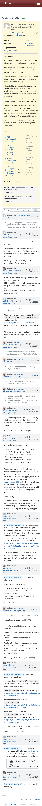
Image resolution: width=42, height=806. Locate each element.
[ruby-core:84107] (33, 666)
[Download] (12, 141)
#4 (27, 300)
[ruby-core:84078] (33, 569)
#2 (27, 234)
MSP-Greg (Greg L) (17, 33)
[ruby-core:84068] (33, 410)
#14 (26, 665)
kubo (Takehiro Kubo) (11, 271)
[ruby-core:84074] (33, 517)
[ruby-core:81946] (11, 50)
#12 (26, 568)
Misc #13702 (20, 187)
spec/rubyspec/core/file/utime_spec (19, 323)
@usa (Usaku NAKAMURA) (14, 525)
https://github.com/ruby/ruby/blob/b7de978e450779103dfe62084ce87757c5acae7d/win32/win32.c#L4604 (21, 546)
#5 (27, 344)
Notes (13, 210)
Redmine (14, 804)
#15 (26, 739)
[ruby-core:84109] (33, 776)
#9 (27, 409)
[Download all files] (37, 136)
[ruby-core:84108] (33, 740)
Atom (38, 799)
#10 (26, 437)
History (6, 210)
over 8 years (18, 35)
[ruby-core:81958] (33, 235)
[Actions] (37, 187)
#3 (27, 269)
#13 (37, 609)
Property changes (23, 210)
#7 (38, 375)
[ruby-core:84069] (33, 438)
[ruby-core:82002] (33, 301)
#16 (26, 775)
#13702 (15, 293)
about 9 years (28, 33)
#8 (38, 390)
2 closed (28, 182)
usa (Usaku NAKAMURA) (29, 44)
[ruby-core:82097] (33, 345)
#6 (38, 360)
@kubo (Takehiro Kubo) (13, 748)
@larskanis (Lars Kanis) (13, 577)
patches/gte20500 (12, 482)
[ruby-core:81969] (33, 270)
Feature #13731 (21, 197)
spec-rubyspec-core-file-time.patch (24, 308)
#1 (38, 216)
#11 (26, 516)
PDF (33, 799)
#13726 (13, 653)
